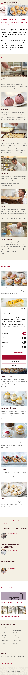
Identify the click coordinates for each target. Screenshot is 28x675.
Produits (4, 628)
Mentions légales (17, 638)
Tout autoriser (14, 357)
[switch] (24, 338)
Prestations (5, 635)
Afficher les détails (18, 352)
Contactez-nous (5, 663)
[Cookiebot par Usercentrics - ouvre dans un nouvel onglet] (20, 309)
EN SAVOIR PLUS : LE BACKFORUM (10, 616)
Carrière (4, 638)
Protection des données (17, 632)
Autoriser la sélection (14, 361)
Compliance (5, 643)
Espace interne (17, 640)
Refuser (14, 365)
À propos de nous (6, 640)
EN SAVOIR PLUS (12, 534)
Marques (4, 632)
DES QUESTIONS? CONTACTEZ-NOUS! (11, 602)
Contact (15, 628)
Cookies (15, 635)
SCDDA (15, 643)
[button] (26, 2)
